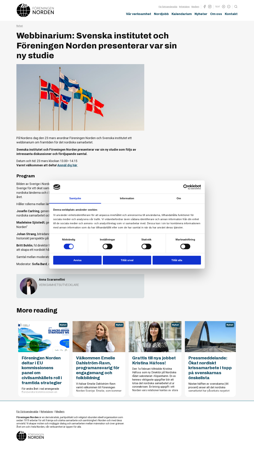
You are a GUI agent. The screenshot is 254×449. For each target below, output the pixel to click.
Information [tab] (127, 198)
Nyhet (19, 25)
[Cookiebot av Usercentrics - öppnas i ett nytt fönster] (186, 187)
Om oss (216, 14)
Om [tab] (179, 198)
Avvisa (77, 260)
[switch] (107, 246)
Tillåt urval (127, 260)
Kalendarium (182, 14)
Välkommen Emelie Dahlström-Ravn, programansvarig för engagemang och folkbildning (97, 368)
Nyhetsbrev (184, 7)
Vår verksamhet (138, 14)
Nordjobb (161, 14)
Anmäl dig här (67, 165)
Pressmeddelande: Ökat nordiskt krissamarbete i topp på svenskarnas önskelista (210, 368)
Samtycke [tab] (75, 198)
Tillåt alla (176, 260)
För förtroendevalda (168, 7)
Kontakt (231, 14)
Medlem (195, 7)
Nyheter (201, 14)
